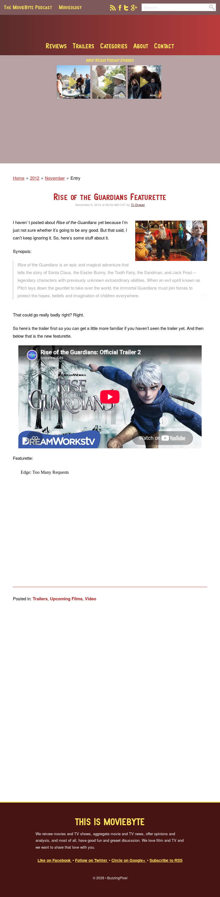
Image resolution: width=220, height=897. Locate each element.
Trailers (84, 45)
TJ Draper (138, 204)
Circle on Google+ (128, 860)
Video (90, 598)
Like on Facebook (55, 860)
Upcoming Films (66, 598)
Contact (164, 45)
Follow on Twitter (91, 860)
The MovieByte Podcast (28, 7)
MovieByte (110, 28)
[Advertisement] (110, 134)
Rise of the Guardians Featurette (110, 196)
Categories (114, 45)
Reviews (56, 45)
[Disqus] (110, 701)
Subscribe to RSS (166, 860)
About (140, 45)
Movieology (70, 7)
